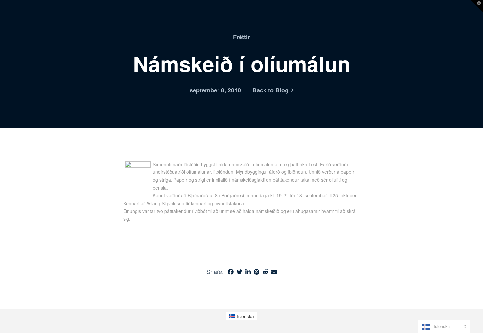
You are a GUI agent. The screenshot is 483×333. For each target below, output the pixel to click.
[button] (477, 6)
